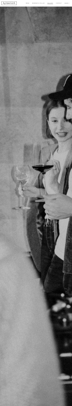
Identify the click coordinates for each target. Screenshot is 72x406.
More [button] (66, 3)
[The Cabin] (9, 3)
